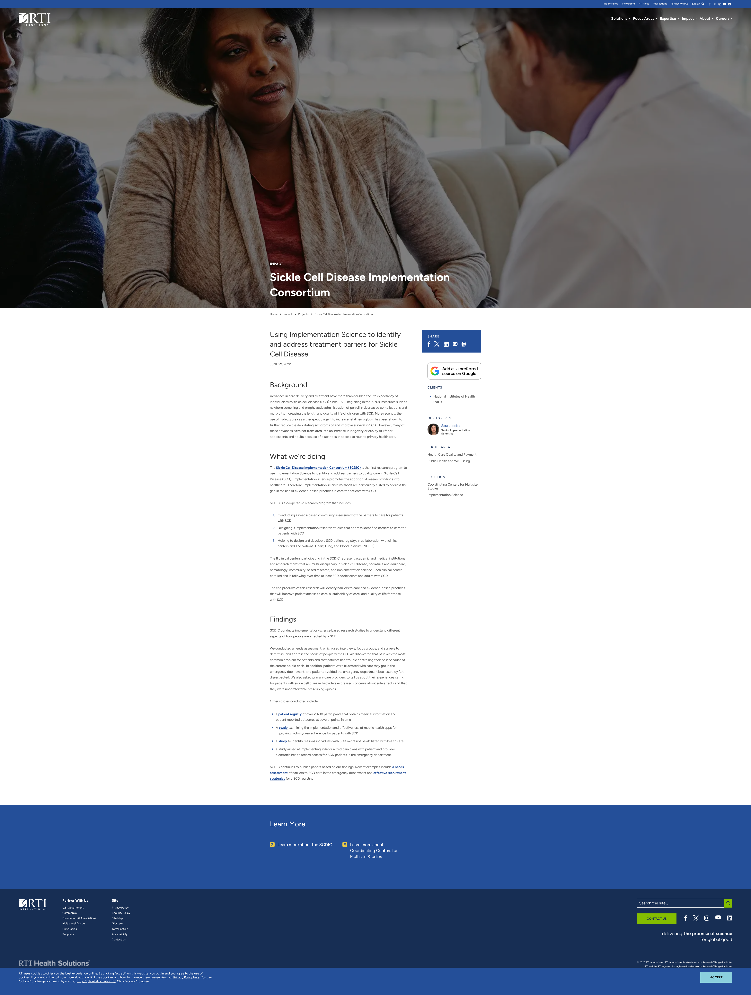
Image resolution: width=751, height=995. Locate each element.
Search (696, 3)
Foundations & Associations (79, 918)
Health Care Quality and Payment (452, 454)
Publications (660, 3)
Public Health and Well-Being (449, 461)
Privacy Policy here (186, 977)
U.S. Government (73, 907)
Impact (288, 314)
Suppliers (68, 934)
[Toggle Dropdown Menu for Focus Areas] (656, 18)
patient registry (290, 714)
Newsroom (628, 3)
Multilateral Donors (73, 923)
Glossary (117, 923)
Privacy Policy (120, 907)
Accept (721, 977)
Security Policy (121, 913)
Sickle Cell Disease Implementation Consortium (344, 314)
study (283, 728)
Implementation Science (445, 495)
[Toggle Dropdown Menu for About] (712, 18)
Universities (69, 929)
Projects (303, 314)
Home (274, 314)
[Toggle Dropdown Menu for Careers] (731, 18)
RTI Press (644, 3)
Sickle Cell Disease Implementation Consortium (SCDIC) (318, 468)
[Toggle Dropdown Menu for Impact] (696, 18)
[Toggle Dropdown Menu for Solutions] (629, 18)
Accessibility (119, 934)
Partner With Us (679, 3)
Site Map (117, 918)
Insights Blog (611, 3)
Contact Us (119, 939)
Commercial (69, 913)
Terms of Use (120, 929)
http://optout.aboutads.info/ (96, 981)
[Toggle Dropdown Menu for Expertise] (678, 18)
